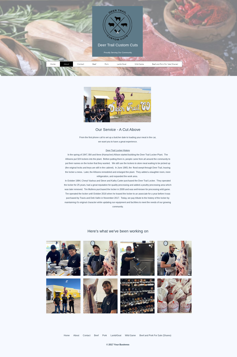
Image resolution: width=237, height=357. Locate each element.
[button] (63, 258)
